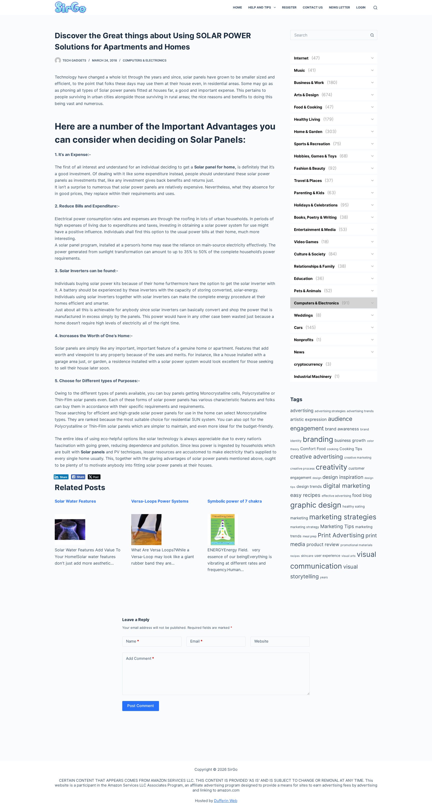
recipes (295, 556)
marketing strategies (342, 517)
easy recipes (305, 495)
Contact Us (313, 7)
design (316, 478)
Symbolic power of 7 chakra (235, 501)
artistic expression (308, 419)
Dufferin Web (225, 800)
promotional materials (356, 545)
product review (322, 544)
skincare (307, 556)
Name (132, 641)
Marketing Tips (337, 526)
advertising (302, 410)
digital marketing (346, 485)
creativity (331, 467)
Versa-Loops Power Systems (159, 501)
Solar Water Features (75, 501)
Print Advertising (341, 535)
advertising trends (360, 411)
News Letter (339, 7)
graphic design (315, 505)
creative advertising (316, 456)
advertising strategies (330, 411)
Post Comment (140, 705)
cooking (332, 449)
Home (237, 7)
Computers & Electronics (144, 60)
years (324, 577)
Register (289, 7)
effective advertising (336, 496)
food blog (362, 495)
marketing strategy (304, 527)
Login (361, 7)
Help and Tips (259, 7)
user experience (327, 556)
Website (261, 641)
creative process (302, 468)
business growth (350, 440)
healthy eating (353, 506)
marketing (299, 518)
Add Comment (140, 658)
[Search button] (372, 35)
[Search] (375, 7)
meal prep (309, 536)
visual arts (349, 556)
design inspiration (342, 477)
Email (196, 641)
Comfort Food (313, 448)
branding (318, 439)
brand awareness (342, 428)
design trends (309, 486)
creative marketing (357, 457)
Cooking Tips (351, 449)
